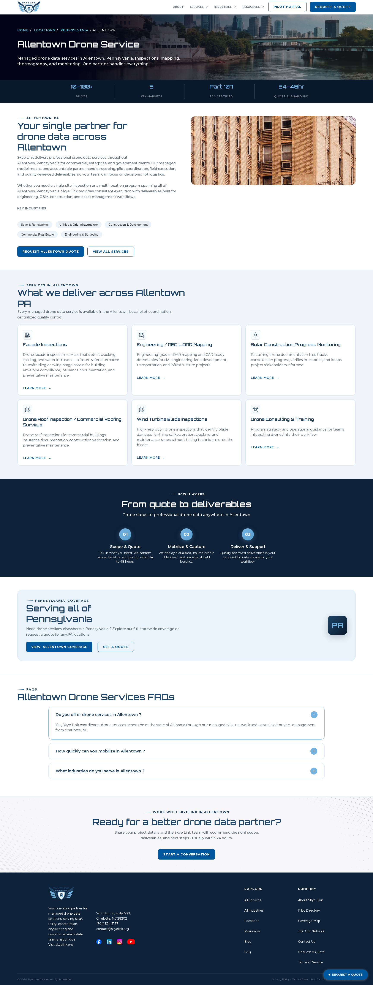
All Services (252, 900)
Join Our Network (311, 931)
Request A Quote (311, 952)
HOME (22, 30)
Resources (252, 931)
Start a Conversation (186, 854)
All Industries (254, 910)
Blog (247, 942)
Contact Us (306, 942)
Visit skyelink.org (60, 945)
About (178, 6)
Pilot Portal (287, 7)
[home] (30, 7)
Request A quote (333, 7)
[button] (200, 7)
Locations (44, 30)
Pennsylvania (74, 30)
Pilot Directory (309, 910)
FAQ (247, 952)
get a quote (115, 647)
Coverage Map (309, 921)
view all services (111, 251)
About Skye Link (310, 900)
